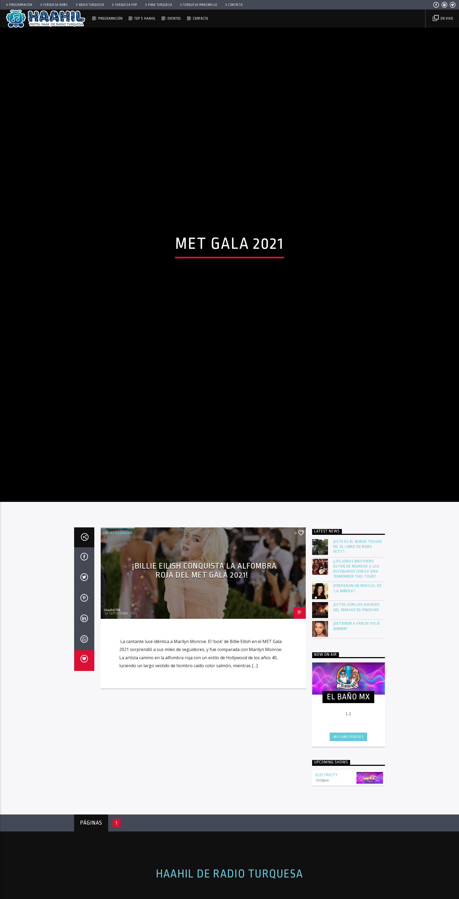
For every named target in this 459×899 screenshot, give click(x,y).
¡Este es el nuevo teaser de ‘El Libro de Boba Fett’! (357, 578)
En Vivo (446, 18)
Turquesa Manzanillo (200, 5)
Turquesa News (55, 5)
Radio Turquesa (91, 5)
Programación (20, 5)
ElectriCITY (327, 806)
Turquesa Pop (126, 5)
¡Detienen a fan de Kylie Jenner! (356, 657)
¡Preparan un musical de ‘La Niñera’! (357, 620)
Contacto (235, 5)
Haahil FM (112, 641)
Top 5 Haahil (145, 18)
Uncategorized (118, 564)
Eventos (174, 18)
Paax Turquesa (160, 5)
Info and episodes (348, 768)
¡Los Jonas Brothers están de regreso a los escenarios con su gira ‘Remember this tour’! (356, 600)
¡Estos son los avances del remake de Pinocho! (356, 639)
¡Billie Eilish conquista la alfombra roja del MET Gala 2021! (204, 602)
